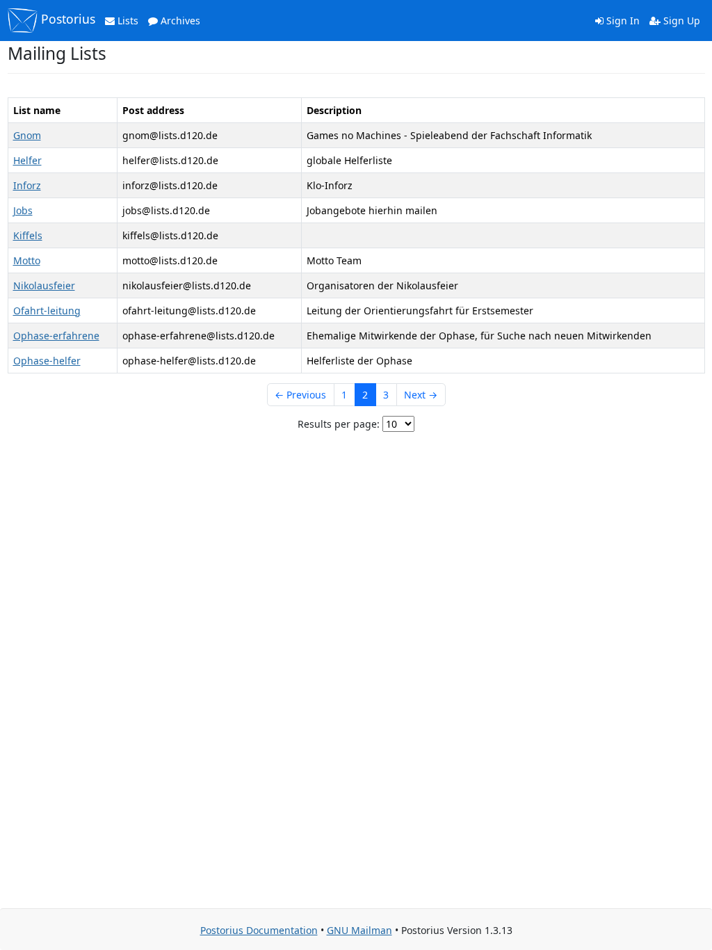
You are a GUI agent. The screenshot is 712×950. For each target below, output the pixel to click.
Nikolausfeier (44, 285)
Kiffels (27, 235)
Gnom (27, 135)
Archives (179, 20)
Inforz (27, 185)
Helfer (27, 160)
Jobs (23, 210)
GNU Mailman (359, 930)
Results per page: (339, 423)
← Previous (300, 394)
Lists (126, 20)
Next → (420, 394)
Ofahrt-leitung (47, 310)
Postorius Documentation (259, 930)
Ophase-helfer (47, 360)
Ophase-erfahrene (56, 335)
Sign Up (680, 20)
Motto (26, 260)
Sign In (622, 20)
